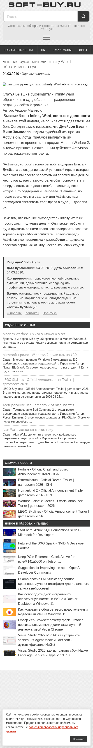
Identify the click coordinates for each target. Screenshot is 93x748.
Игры (83, 50)
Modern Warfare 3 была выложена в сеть (35, 334)
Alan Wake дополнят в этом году (28, 429)
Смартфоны (62, 50)
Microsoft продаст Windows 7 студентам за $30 (40, 354)
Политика (50, 313)
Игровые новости (36, 74)
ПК (43, 50)
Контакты (32, 313)
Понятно (78, 739)
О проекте (14, 313)
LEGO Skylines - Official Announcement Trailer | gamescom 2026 (38, 381)
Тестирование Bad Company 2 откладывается (38, 405)
